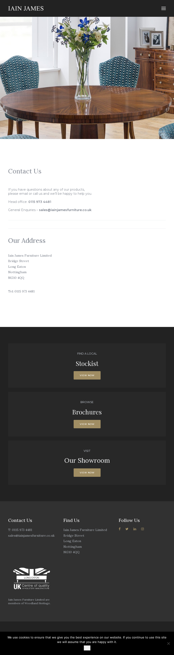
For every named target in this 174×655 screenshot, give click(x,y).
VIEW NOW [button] (87, 375)
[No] (168, 643)
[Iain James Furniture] (26, 8)
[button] (163, 8)
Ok (87, 648)
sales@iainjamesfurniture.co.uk (65, 210)
